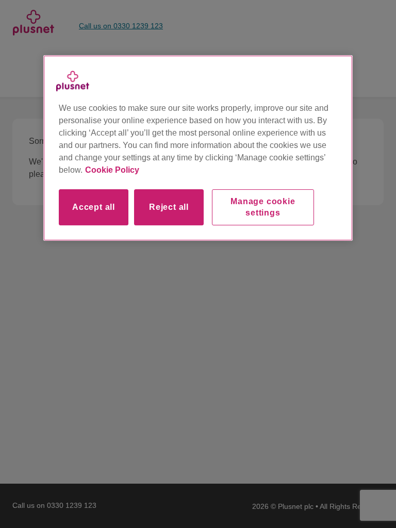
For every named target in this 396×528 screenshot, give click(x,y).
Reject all (169, 207)
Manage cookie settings (262, 207)
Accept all (93, 207)
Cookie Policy (112, 170)
